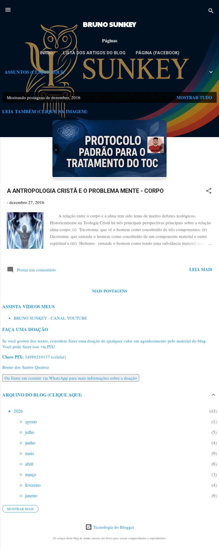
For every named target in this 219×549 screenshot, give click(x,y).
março (30, 474)
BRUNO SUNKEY (109, 24)
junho (30, 443)
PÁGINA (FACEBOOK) (157, 52)
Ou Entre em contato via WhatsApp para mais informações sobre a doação (71, 378)
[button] (208, 191)
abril (29, 464)
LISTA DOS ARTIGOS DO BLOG (94, 52)
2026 (18, 411)
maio (29, 453)
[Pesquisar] (211, 11)
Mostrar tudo (194, 97)
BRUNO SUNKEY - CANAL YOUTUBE (50, 318)
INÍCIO (46, 52)
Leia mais (200, 269)
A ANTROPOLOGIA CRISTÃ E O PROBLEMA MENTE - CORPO (85, 190)
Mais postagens (109, 291)
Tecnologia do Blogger (113, 527)
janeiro (31, 495)
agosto (31, 421)
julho (29, 432)
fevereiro (32, 485)
